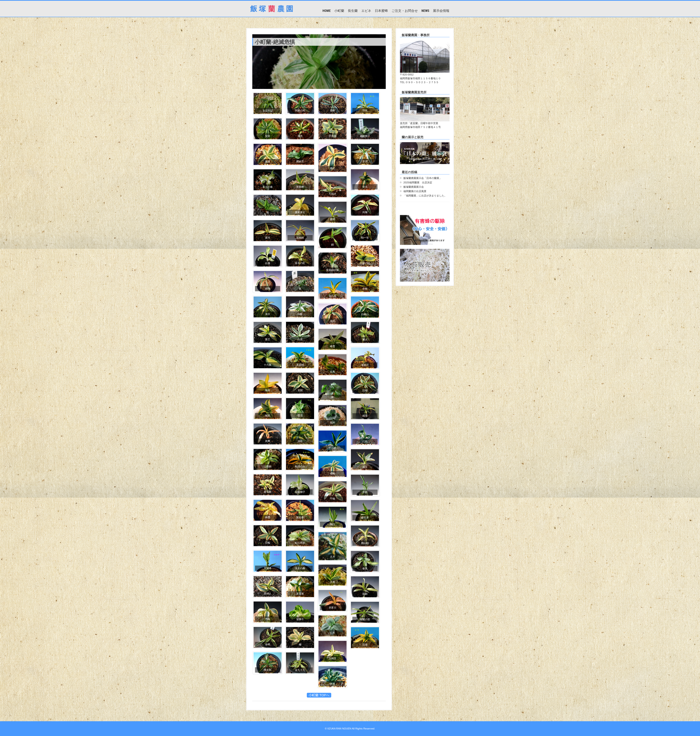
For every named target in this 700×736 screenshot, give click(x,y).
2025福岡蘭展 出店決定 (417, 182)
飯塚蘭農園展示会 (413, 186)
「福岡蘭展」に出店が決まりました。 (425, 195)
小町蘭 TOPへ (319, 695)
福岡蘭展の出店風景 (414, 191)
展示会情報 (441, 11)
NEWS (425, 11)
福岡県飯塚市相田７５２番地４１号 (420, 127)
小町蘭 (339, 11)
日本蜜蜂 (381, 11)
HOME (326, 11)
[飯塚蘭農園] (271, 8)
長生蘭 (353, 11)
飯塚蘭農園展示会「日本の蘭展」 (422, 178)
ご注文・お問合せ (405, 11)
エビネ (366, 11)
